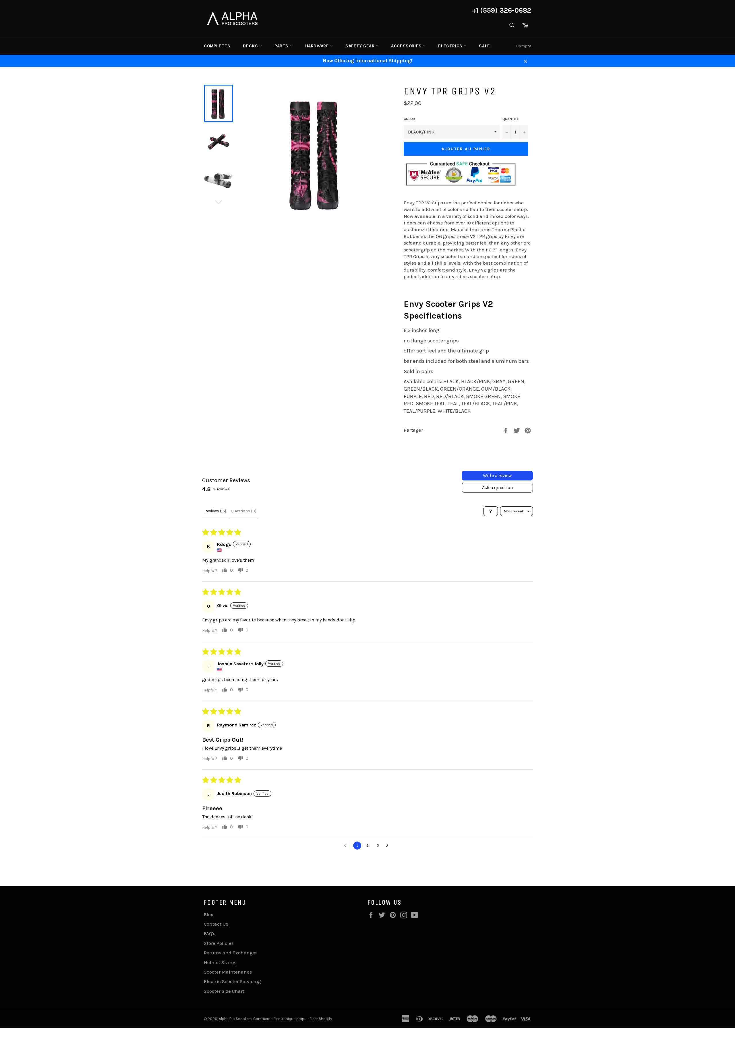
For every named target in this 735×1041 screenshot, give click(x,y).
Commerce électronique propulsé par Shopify (292, 1019)
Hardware (317, 46)
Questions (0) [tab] (243, 511)
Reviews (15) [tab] (215, 511)
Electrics (451, 46)
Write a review (497, 475)
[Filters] (490, 511)
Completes (217, 46)
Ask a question (497, 487)
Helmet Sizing (219, 962)
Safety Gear (360, 46)
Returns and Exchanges (231, 952)
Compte (523, 46)
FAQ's (209, 933)
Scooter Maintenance (228, 972)
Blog (209, 914)
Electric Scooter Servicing (232, 981)
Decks (251, 46)
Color (409, 119)
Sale (484, 46)
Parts (282, 46)
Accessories (407, 46)
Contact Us (216, 924)
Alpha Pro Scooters (235, 1019)
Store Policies (219, 943)
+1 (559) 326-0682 (501, 10)
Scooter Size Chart (224, 991)
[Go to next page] (388, 846)
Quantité (510, 119)
